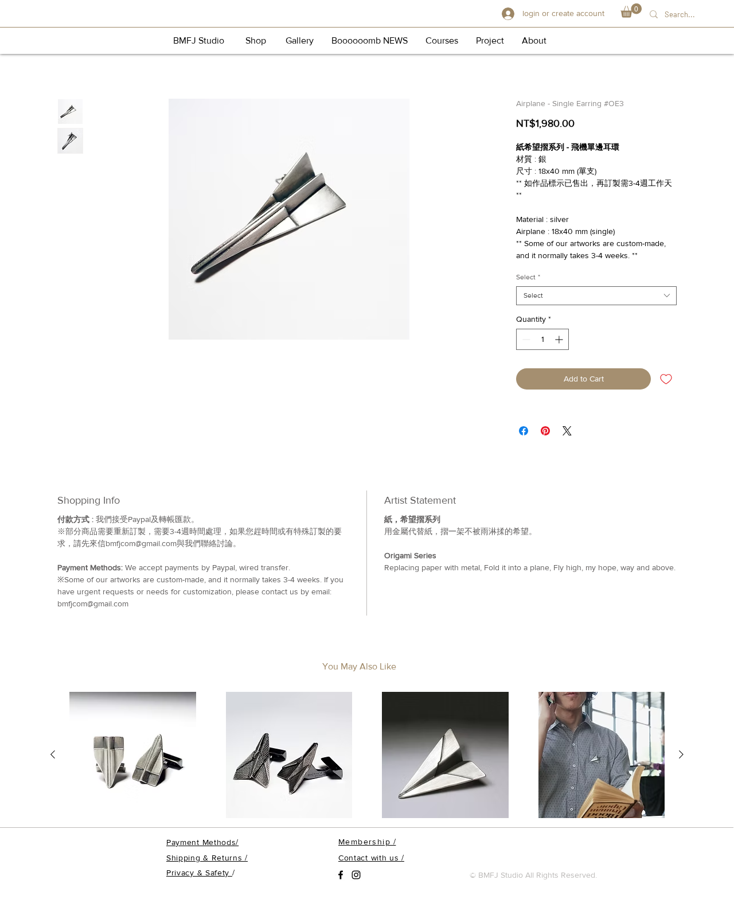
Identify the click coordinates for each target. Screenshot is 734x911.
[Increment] (560, 339)
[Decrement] (525, 339)
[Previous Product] (53, 754)
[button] (631, 10)
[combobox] (596, 295)
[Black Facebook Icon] (340, 875)
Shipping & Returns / (207, 857)
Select (528, 277)
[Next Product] (681, 754)
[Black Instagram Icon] (356, 875)
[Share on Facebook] (523, 431)
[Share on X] (567, 431)
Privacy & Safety (199, 872)
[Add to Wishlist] (666, 379)
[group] (367, 755)
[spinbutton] (542, 339)
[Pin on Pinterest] (545, 431)
